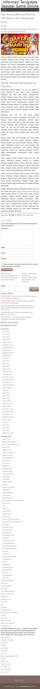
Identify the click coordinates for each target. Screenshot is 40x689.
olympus (4, 607)
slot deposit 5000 (7, 580)
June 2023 (6, 425)
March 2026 (6, 342)
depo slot (4, 661)
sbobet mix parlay (8, 487)
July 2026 (5, 332)
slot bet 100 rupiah (27, 29)
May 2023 (5, 428)
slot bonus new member (10, 519)
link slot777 (6, 460)
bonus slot (6, 447)
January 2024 (7, 406)
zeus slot (5, 578)
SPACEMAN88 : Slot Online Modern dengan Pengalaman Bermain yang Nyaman (16, 318)
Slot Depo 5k (6, 532)
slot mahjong (5, 626)
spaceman (5, 564)
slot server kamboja (9, 556)
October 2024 (7, 382)
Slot (4, 26)
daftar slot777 (7, 450)
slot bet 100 (26, 90)
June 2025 (6, 361)
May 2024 (5, 396)
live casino (6, 463)
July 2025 (5, 358)
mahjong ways (7, 471)
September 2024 (8, 385)
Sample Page (19, 680)
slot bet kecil (6, 514)
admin (5, 215)
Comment (5, 228)
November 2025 (8, 348)
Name (3, 247)
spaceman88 (6, 570)
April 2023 (6, 430)
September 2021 (8, 433)
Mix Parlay (6, 476)
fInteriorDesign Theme (12, 686)
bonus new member (8, 623)
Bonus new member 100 (9, 656)
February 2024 (7, 404)
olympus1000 (7, 482)
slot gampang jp (8, 543)
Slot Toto (4, 588)
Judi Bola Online (8, 458)
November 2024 (8, 380)
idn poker (4, 643)
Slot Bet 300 (11, 31)
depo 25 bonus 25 (8, 452)
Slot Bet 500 (20, 31)
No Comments (28, 215)
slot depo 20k (7, 530)
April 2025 (6, 366)
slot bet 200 (6, 511)
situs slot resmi (6, 621)
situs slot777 (6, 503)
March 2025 (6, 369)
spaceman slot (7, 567)
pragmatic (4, 596)
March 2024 (6, 401)
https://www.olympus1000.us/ (28, 191)
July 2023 (5, 422)
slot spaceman (6, 610)
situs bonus (6, 495)
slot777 (5, 562)
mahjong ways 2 (8, 474)
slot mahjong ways (9, 546)
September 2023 (8, 417)
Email (3, 253)
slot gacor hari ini (8, 540)
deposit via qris (7, 455)
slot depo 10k (7, 527)
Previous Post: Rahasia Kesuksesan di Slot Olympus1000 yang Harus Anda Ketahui (9, 276)
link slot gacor (6, 664)
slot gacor (5, 538)
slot (2, 605)
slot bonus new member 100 (12, 522)
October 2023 (7, 414)
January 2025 (7, 374)
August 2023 (6, 420)
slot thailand (6, 559)
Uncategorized (7, 575)
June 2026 (6, 334)
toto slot (5, 572)
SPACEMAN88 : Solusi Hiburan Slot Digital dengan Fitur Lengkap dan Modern (18, 297)
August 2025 (6, 356)
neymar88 (5, 479)
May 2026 (5, 337)
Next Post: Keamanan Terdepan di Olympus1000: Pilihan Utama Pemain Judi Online (29, 277)
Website (3, 258)
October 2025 (7, 350)
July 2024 (5, 390)
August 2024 (6, 388)
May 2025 (5, 364)
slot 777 (5, 508)
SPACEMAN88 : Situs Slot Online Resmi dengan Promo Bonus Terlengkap (17, 302)
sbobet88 (5, 490)
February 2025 (7, 372)
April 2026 (6, 340)
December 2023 (7, 409)
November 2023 (8, 412)
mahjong (5, 466)
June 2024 (6, 393)
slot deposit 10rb (8, 535)
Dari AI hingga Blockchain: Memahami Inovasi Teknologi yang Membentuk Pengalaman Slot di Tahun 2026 (18, 308)
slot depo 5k (5, 667)
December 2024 (7, 377)
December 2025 (7, 345)
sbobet (4, 484)
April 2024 (6, 398)
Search (3, 286)
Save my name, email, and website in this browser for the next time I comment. (19, 265)
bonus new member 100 (10, 444)
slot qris (5, 551)
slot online (4, 648)
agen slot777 (7, 439)
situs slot (4, 618)
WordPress (32, 686)
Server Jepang (7, 492)
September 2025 (8, 353)
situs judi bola (7, 498)
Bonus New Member (9, 442)
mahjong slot (7, 468)
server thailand (6, 586)
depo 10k (4, 583)
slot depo (5, 524)
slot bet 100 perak (13, 29)
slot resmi (5, 554)
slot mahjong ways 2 (9, 548)
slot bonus (6, 516)
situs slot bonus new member (12, 500)
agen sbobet (5, 637)
